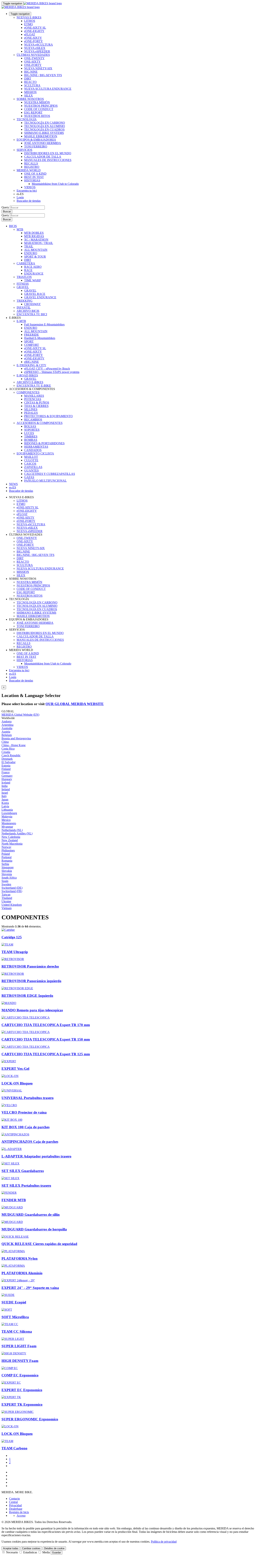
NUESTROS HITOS (37, 115)
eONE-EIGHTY (34, 31)
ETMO (28, 24)
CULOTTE (31, 460)
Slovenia (7, 874)
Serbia (5, 864)
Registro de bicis (19, 1512)
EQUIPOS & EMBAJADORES (36, 139)
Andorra (7, 721)
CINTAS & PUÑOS (36, 402)
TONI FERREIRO (35, 146)
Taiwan (6, 894)
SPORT (29, 341)
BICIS (13, 226)
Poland (6, 853)
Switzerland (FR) (12, 891)
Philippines (8, 850)
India (5, 786)
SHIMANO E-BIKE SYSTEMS (44, 132)
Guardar (56, 1552)
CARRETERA (26, 263)
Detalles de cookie (54, 1548)
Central (13, 1502)
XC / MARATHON (36, 239)
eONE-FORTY (33, 41)
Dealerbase (15, 1508)
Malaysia (7, 816)
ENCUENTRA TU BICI (32, 314)
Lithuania (7, 809)
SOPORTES (31, 429)
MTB (20, 229)
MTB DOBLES (34, 232)
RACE (28, 270)
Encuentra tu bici (27, 190)
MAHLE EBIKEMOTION (40, 136)
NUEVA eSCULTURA (38, 44)
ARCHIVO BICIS (28, 310)
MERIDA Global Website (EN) (20, 714)
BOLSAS (30, 426)
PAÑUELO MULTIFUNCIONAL (45, 480)
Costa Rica (8, 748)
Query (5, 207)
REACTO (30, 82)
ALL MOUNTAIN (35, 249)
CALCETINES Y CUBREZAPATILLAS (49, 473)
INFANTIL (24, 307)
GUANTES (31, 470)
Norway (6, 847)
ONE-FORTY (33, 65)
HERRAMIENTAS (36, 446)
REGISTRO (31, 166)
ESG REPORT (33, 112)
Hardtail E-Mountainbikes (39, 338)
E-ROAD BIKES (27, 375)
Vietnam (7, 908)
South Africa (9, 877)
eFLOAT (29, 34)
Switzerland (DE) (12, 887)
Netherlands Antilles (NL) (17, 833)
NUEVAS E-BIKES (29, 17)
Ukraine (6, 901)
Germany (7, 775)
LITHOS (29, 20)
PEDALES (31, 412)
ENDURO (30, 253)
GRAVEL (23, 287)
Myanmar (7, 826)
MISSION (30, 92)
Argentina (7, 724)
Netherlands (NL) (12, 830)
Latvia (5, 806)
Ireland (6, 789)
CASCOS (30, 463)
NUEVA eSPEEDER (37, 51)
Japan (5, 799)
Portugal (7, 857)
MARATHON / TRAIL (38, 243)
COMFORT (31, 344)
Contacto (14, 1498)
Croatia (6, 752)
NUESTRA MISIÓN (37, 102)
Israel (5, 792)
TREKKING (24, 300)
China (5, 741)
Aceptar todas (10, 1548)
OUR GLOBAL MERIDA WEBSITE (75, 704)
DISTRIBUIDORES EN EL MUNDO (47, 153)
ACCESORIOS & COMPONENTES (40, 423)
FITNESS (23, 283)
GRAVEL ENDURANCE (40, 297)
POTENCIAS (32, 399)
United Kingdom (12, 904)
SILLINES (30, 409)
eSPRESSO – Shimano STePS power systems (51, 372)
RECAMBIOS (33, 419)
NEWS (13, 484)
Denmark (7, 758)
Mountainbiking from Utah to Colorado (55, 183)
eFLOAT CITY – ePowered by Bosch (47, 368)
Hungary (7, 779)
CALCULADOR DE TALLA (42, 156)
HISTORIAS (32, 180)
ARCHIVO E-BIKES (30, 382)
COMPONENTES (28, 392)
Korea (5, 802)
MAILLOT (31, 456)
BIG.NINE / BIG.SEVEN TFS (43, 75)
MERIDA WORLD (29, 170)
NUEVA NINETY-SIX (38, 68)
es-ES (12, 673)
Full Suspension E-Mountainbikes (44, 324)
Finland (6, 769)
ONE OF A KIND (35, 173)
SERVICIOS (24, 149)
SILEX (28, 95)
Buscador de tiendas (29, 200)
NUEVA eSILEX (34, 48)
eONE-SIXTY (33, 37)
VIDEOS (30, 187)
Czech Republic (11, 755)
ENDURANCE (33, 273)
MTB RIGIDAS (34, 236)
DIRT (27, 78)
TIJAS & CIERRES (36, 406)
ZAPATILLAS (33, 467)
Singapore (8, 867)
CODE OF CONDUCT (38, 109)
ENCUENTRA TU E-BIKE (34, 385)
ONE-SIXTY (32, 61)
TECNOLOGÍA (27, 119)
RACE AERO (33, 266)
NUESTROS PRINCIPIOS (41, 105)
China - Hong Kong (13, 745)
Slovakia (7, 870)
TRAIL (28, 246)
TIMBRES (30, 436)
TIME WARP (32, 280)
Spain (5, 881)
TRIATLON (24, 277)
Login (20, 197)
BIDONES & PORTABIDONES (44, 443)
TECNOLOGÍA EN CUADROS (44, 129)
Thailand (7, 898)
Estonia (6, 765)
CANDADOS (33, 450)
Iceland (6, 782)
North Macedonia (12, 843)
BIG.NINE (31, 71)
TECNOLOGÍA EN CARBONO (44, 122)
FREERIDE (31, 334)
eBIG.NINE (31, 361)
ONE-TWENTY (34, 58)
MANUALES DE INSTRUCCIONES (47, 160)
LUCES (29, 433)
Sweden (6, 884)
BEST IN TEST (34, 177)
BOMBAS (30, 439)
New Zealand (10, 840)
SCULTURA (32, 85)
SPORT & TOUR (35, 256)
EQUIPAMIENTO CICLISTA (35, 453)
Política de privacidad (164, 1541)
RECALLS (31, 163)
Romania (7, 860)
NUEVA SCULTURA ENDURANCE (47, 88)
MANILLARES (34, 395)
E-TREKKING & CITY (31, 365)
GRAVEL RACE (34, 294)
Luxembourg (9, 813)
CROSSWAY (32, 304)
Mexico (6, 819)
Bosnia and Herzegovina (16, 738)
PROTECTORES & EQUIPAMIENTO (48, 416)
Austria (6, 731)
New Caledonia (11, 836)
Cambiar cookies (31, 1548)
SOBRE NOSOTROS (30, 99)
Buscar (7, 211)
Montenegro (9, 823)
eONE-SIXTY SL (35, 27)
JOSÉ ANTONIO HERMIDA (42, 143)
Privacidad (15, 1505)
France (6, 772)
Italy (4, 796)
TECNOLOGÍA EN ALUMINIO (44, 126)
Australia (7, 728)
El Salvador (8, 762)
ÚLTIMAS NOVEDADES (33, 54)
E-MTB (21, 321)
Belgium (7, 735)
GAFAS (29, 477)
